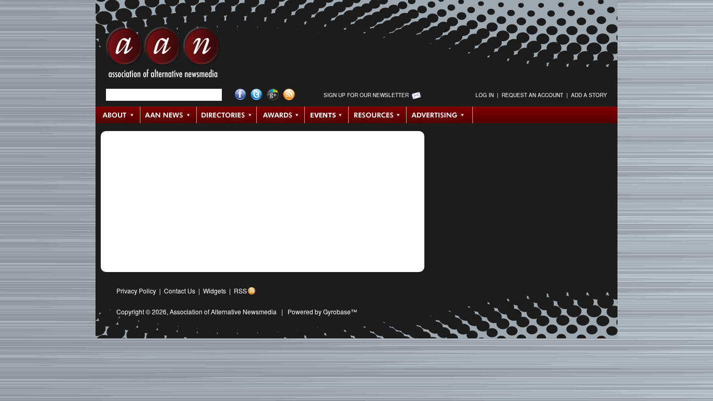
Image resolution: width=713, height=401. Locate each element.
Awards (281, 115)
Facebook (240, 95)
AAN (163, 55)
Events (327, 115)
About (118, 115)
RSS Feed (289, 95)
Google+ (273, 95)
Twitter (257, 95)
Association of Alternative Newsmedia (223, 311)
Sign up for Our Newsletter (366, 95)
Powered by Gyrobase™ (322, 311)
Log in (485, 95)
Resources (378, 115)
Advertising (439, 115)
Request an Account (532, 95)
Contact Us (179, 290)
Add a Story (589, 95)
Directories (227, 115)
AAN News (169, 115)
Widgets (214, 290)
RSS (240, 290)
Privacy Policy (136, 290)
